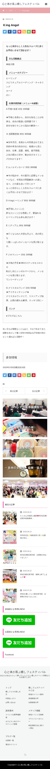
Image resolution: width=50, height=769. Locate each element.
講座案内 (9, 711)
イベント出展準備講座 (13, 716)
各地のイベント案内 (35, 694)
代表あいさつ (11, 698)
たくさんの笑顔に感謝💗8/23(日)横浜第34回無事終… (33, 517)
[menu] (46, 4)
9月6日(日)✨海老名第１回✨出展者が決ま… (33, 536)
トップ (8, 687)
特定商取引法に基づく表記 (35, 726)
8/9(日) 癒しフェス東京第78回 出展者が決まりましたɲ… (33, 595)
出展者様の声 (33, 702)
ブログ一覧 (10, 736)
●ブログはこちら (14, 316)
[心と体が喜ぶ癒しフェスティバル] (21, 4)
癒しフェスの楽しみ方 (13, 693)
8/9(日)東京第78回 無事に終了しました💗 (33, 575)
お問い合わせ (11, 702)
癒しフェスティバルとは (36, 688)
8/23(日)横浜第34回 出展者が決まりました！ (33, 556)
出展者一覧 (10, 740)
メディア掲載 (34, 711)
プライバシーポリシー (35, 720)
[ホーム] (4, 9)
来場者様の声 (33, 698)
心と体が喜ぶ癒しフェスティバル (25, 671)
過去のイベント (11, 744)
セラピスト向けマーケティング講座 (13, 722)
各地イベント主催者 (35, 715)
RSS (25, 754)
